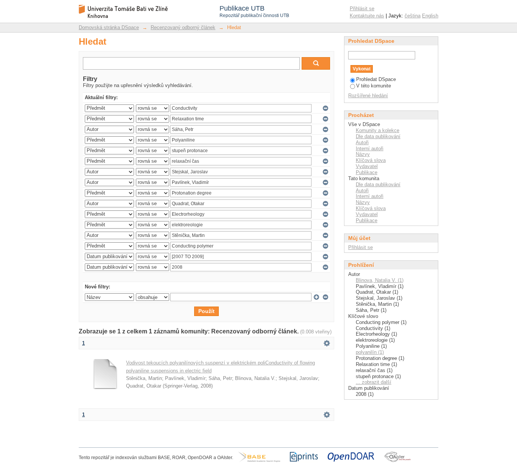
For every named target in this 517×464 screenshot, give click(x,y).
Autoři (362, 142)
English (430, 16)
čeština (412, 16)
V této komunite (373, 86)
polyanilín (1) (370, 352)
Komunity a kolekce (377, 130)
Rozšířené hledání (368, 95)
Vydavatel (367, 166)
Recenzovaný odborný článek (183, 27)
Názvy (363, 154)
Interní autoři (369, 148)
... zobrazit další (373, 382)
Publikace (366, 172)
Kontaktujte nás (367, 16)
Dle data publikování (378, 136)
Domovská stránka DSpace (109, 27)
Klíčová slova (371, 160)
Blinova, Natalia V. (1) (379, 280)
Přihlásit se (362, 8)
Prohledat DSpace (376, 79)
